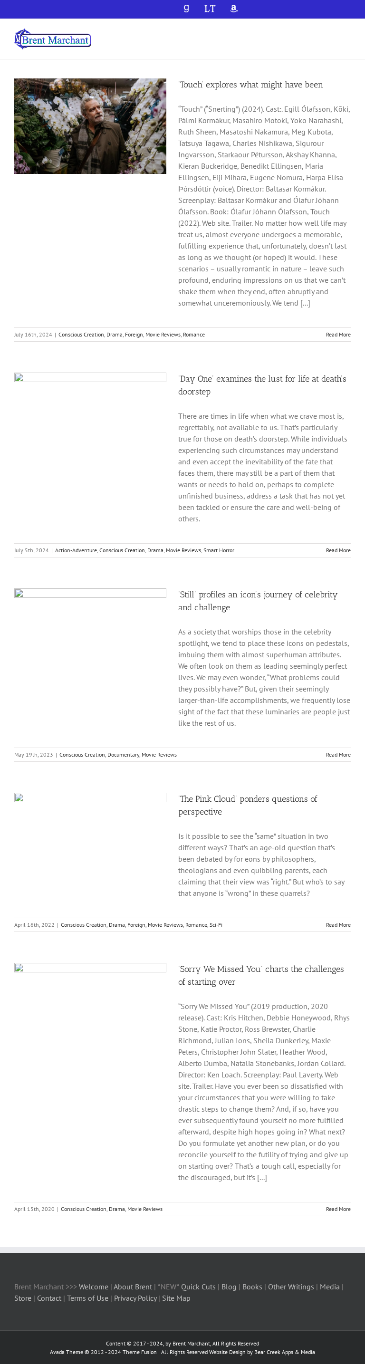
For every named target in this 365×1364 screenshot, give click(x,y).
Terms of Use (86, 1298)
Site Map (176, 1298)
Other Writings (291, 1286)
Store (23, 1298)
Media (331, 1286)
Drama (114, 334)
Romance (194, 334)
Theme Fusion (140, 1351)
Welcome (93, 1286)
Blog (230, 1286)
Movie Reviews (163, 334)
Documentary (123, 754)
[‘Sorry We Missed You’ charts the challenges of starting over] (90, 1011)
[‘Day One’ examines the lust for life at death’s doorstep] (90, 421)
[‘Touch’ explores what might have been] (90, 126)
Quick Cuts (198, 1286)
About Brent (133, 1286)
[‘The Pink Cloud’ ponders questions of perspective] (90, 841)
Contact (49, 1298)
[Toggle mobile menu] (347, 33)
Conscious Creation (81, 334)
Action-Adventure (76, 550)
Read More (338, 334)
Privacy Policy (135, 1298)
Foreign (134, 334)
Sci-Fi (216, 924)
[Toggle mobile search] (330, 33)
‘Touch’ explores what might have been (250, 84)
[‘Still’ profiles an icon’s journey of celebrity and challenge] (90, 636)
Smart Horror (218, 550)
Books (253, 1286)
